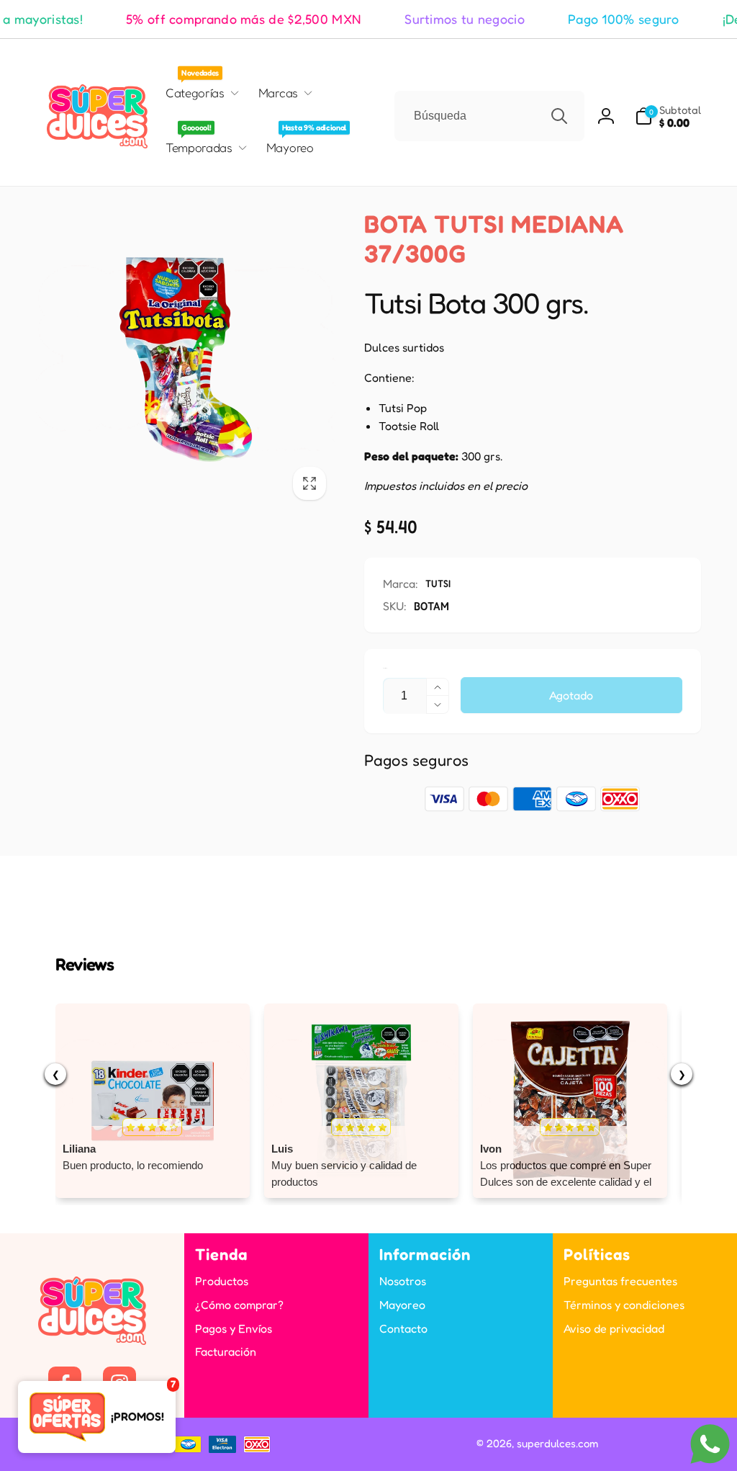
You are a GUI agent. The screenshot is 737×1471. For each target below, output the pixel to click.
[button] (668, 116)
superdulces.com (557, 1443)
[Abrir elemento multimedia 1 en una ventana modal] (185, 359)
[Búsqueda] (559, 116)
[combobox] (489, 116)
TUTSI (438, 583)
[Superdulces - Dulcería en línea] (92, 1340)
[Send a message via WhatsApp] (710, 1444)
